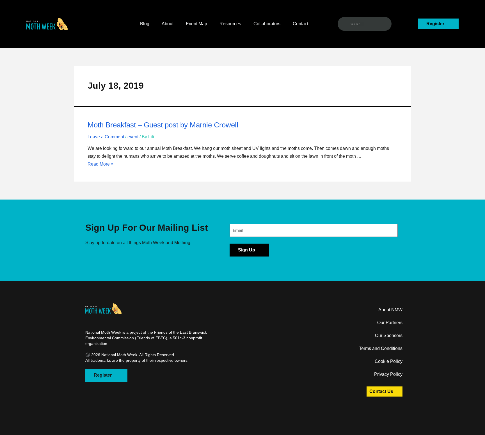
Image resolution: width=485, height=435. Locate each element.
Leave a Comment (106, 136)
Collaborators (266, 23)
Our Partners (389, 322)
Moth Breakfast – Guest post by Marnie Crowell (163, 125)
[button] (47, 24)
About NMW (390, 309)
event (132, 136)
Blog (144, 23)
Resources (230, 23)
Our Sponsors (388, 335)
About (167, 23)
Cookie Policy (388, 361)
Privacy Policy (388, 374)
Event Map (196, 23)
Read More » (100, 164)
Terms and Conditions (380, 348)
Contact (300, 23)
